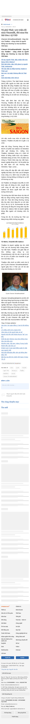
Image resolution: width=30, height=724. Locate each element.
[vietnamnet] (8, 20)
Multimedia (4, 650)
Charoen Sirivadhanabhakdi (10, 376)
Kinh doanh (6, 24)
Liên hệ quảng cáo (7, 694)
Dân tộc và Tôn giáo (7, 613)
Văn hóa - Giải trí (21, 620)
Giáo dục (3, 616)
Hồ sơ (17, 643)
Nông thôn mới (20, 636)
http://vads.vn (10, 706)
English (3, 643)
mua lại (13, 373)
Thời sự (3, 610)
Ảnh (2, 646)
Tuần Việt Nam (5, 633)
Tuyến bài (7, 657)
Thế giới (18, 616)
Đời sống (3, 620)
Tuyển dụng (15, 716)
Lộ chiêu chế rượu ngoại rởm (11, 330)
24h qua (3, 653)
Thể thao (18, 613)
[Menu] (2, 20)
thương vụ (14, 370)
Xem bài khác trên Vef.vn (10, 78)
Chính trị (18, 606)
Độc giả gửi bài (22, 712)
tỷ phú (17, 367)
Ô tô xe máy (4, 626)
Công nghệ (19, 623)
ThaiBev (22, 370)
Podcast (18, 650)
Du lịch (18, 626)
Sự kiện (22, 657)
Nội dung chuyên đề (21, 640)
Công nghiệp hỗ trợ (21, 633)
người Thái (6, 370)
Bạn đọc (18, 630)
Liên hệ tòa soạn (6, 673)
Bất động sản (5, 630)
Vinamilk (24, 367)
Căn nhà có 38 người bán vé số (11, 332)
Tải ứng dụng (7, 712)
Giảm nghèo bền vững (7, 636)
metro (11, 367)
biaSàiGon (5, 373)
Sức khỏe (3, 623)
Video (17, 646)
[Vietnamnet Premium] (5, 607)
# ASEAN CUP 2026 (18, 19)
